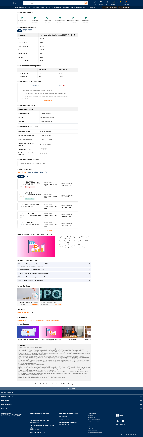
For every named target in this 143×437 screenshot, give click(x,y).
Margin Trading (40, 320)
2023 (30, 30)
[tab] (34, 86)
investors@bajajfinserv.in (67, 419)
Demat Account (21, 320)
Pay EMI (106, 7)
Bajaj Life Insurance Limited (93, 421)
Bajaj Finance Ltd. (91, 417)
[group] (28, 297)
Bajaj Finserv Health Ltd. (92, 430)
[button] (89, 333)
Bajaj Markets (90, 423)
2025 (19, 30)
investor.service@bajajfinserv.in (40, 418)
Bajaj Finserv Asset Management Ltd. (95, 432)
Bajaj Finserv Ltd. (91, 415)
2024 (24, 30)
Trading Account (31, 320)
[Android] (117, 421)
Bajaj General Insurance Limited (94, 419)
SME (27, 176)
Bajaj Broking (90, 428)
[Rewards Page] (119, 2)
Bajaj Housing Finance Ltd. (93, 426)
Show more (48, 100)
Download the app (124, 7)
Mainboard (21, 176)
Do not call (114, 7)
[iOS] (123, 421)
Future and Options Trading (51, 320)
